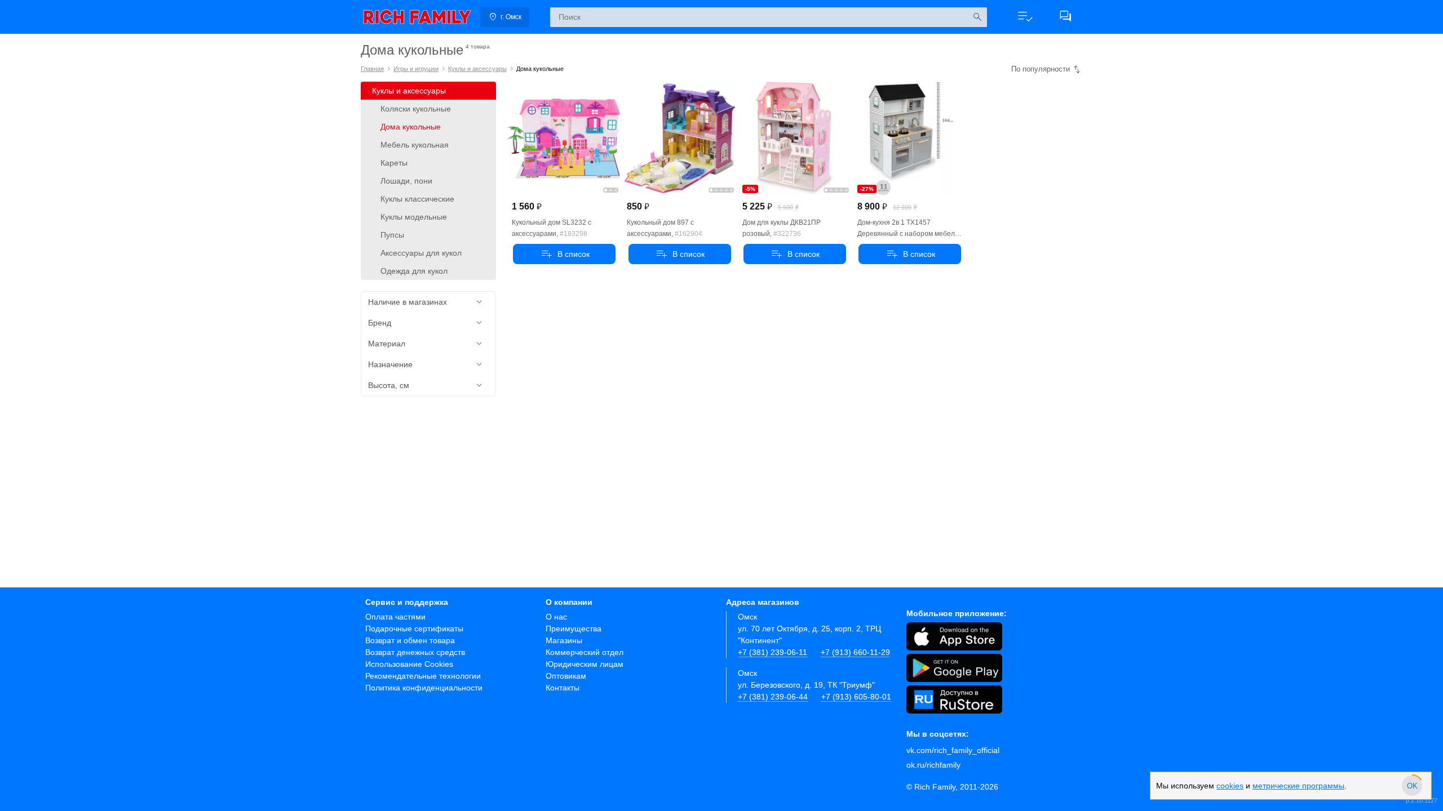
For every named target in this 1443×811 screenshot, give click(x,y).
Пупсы (392, 234)
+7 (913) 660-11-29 (855, 652)
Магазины (564, 640)
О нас (556, 616)
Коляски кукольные (415, 108)
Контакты (562, 687)
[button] (1025, 17)
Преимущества (573, 628)
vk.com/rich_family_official (952, 750)
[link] (417, 17)
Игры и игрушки (416, 68)
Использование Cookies (409, 664)
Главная (372, 68)
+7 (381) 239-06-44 (773, 696)
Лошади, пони (406, 180)
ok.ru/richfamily (933, 764)
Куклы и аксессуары (477, 68)
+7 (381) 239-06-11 (772, 652)
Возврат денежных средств (415, 652)
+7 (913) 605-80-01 (856, 696)
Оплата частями (395, 616)
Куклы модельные (413, 216)
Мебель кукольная (414, 144)
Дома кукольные (410, 126)
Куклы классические (417, 198)
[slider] (1412, 785)
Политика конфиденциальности (424, 687)
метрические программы (1298, 785)
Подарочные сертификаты (414, 628)
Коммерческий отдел (584, 652)
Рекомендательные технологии (423, 675)
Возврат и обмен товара (410, 640)
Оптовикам (566, 675)
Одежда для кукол (414, 270)
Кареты (394, 162)
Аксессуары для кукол (421, 252)
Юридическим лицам (584, 664)
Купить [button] (564, 254)
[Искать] (977, 17)
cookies (1229, 785)
